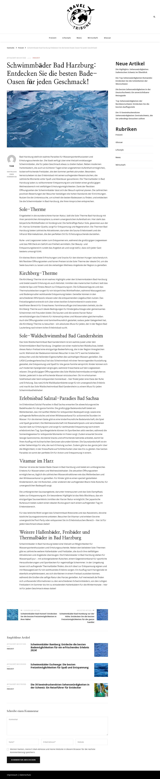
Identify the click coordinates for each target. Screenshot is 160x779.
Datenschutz (25, 775)
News (79, 38)
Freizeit (52, 38)
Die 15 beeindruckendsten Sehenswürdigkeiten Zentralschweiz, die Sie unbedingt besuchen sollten (134, 115)
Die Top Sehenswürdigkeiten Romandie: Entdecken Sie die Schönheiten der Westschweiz (134, 81)
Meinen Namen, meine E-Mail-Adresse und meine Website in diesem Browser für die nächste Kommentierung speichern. (52, 750)
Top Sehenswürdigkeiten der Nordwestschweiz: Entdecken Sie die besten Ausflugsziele (132, 104)
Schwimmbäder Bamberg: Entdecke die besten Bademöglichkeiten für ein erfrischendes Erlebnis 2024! (60, 647)
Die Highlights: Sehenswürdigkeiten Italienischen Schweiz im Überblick (132, 70)
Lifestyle (66, 38)
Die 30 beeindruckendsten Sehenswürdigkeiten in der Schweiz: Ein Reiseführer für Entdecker (60, 686)
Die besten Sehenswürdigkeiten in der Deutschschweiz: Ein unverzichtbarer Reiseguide (133, 92)
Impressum (12, 775)
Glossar (107, 38)
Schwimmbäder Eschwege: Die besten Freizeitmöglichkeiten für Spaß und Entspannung (59, 666)
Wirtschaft (93, 38)
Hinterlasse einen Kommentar (12, 174)
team (11, 166)
